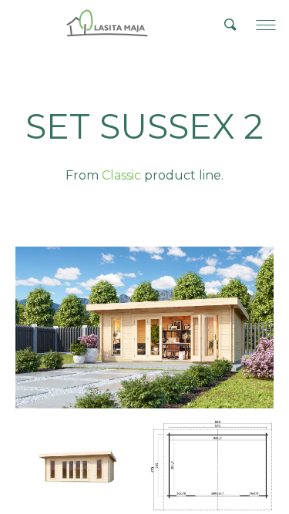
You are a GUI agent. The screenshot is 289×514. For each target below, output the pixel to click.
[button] (266, 24)
